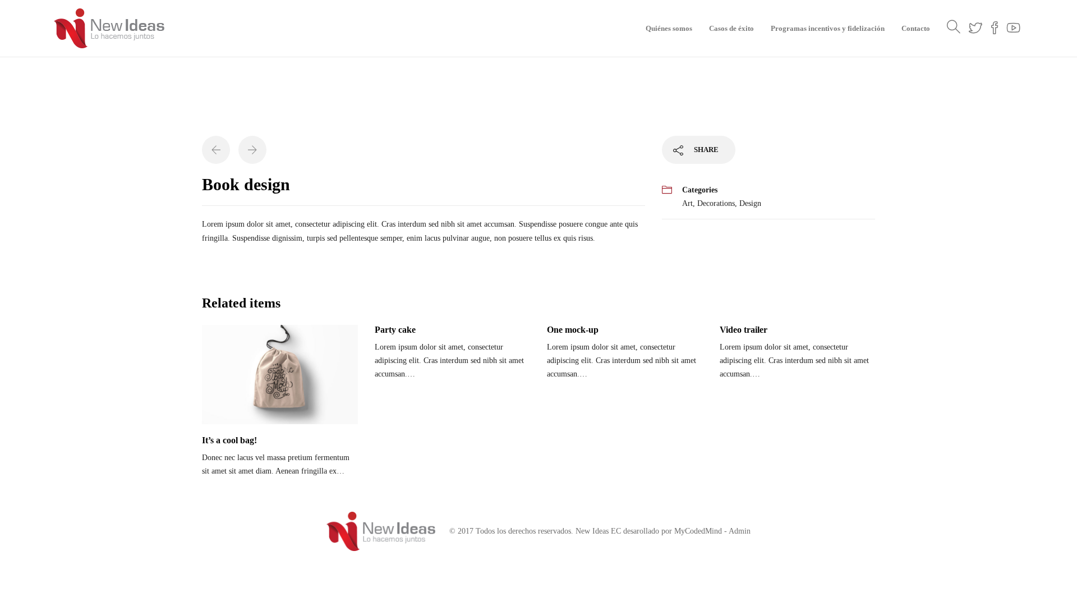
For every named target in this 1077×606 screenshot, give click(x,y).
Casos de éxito (731, 28)
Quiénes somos (669, 28)
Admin (740, 531)
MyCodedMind (698, 531)
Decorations (716, 203)
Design (750, 203)
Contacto (915, 28)
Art (687, 203)
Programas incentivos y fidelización (828, 28)
